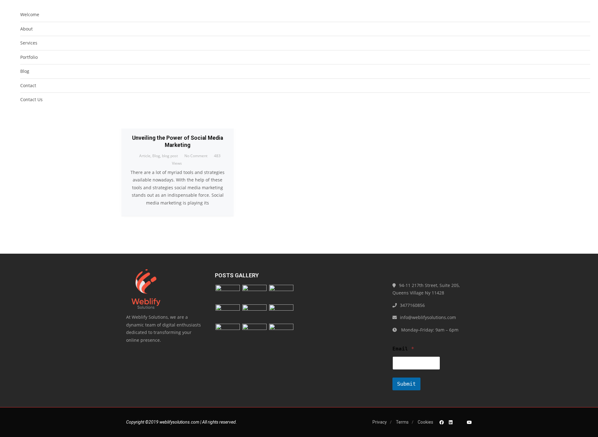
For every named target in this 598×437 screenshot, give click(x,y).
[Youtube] (469, 422)
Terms (402, 422)
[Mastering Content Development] (228, 333)
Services (28, 43)
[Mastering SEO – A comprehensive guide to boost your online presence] (228, 294)
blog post (170, 155)
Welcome (29, 14)
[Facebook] (441, 422)
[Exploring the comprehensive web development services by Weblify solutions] (254, 294)
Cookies (425, 422)
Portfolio (29, 57)
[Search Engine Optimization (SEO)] (254, 313)
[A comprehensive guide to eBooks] (281, 313)
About (26, 29)
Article (144, 155)
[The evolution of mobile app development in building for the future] (228, 313)
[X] (460, 422)
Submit (406, 384)
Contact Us (31, 99)
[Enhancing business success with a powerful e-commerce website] (281, 333)
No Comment (195, 155)
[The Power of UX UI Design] (254, 333)
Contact (28, 85)
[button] (585, 116)
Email (403, 349)
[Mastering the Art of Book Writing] (281, 294)
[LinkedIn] (451, 422)
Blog (24, 71)
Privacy (380, 422)
